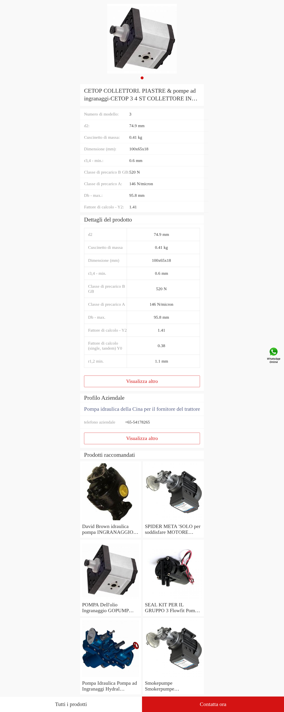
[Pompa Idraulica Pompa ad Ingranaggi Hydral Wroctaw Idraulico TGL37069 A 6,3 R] (110, 677)
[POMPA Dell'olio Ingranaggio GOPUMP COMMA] (110, 599)
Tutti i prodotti (71, 704)
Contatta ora (213, 704)
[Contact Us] (274, 356)
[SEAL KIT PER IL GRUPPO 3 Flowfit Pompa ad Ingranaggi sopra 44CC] (173, 599)
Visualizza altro (142, 381)
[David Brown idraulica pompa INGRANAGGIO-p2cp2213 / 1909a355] (110, 520)
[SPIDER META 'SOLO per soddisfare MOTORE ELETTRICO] (173, 520)
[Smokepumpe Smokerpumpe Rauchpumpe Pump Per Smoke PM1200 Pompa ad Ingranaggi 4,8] (173, 677)
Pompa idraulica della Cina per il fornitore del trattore (142, 409)
